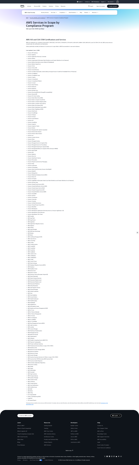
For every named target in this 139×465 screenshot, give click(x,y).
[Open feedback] (137, 232)
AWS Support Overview (103, 436)
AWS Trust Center (48, 431)
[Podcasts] (118, 456)
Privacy (19, 460)
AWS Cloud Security (22, 436)
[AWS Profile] (117, 2)
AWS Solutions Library (49, 434)
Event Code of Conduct (103, 445)
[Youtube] (116, 456)
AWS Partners (47, 445)
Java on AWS (74, 436)
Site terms (25, 460)
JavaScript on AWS (75, 442)
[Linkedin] (109, 456)
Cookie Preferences (49, 460)
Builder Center (74, 425)
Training (46, 428)
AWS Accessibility (101, 439)
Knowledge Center (102, 434)
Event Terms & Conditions (104, 447)
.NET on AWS (74, 431)
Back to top (69, 450)
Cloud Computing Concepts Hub (25, 434)
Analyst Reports (48, 442)
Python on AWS (75, 434)
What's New (20, 439)
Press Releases (21, 445)
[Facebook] (107, 456)
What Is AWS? (20, 425)
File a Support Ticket (102, 428)
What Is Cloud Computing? (24, 428)
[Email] (121, 456)
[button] (37, 6)
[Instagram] (111, 456)
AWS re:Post (100, 431)
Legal (98, 442)
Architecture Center (49, 436)
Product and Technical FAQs (51, 439)
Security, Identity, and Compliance (37, 17)
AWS (27, 17)
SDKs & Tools (74, 428)
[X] (104, 456)
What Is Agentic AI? (22, 431)
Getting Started (48, 425)
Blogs (18, 442)
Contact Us (100, 425)
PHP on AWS (74, 439)
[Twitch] (114, 456)
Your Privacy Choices (34, 460)
